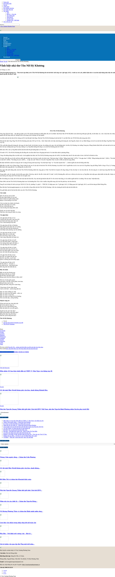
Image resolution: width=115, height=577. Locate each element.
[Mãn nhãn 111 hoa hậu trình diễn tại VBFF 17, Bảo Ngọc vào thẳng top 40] (9, 366)
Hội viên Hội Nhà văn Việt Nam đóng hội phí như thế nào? (22, 348)
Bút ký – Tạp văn (11, 14)
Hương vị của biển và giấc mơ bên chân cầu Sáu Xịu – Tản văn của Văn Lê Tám (25, 434)
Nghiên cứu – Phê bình (13, 20)
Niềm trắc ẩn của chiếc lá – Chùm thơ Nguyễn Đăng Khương (19, 425)
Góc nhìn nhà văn (8, 9)
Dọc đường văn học (8, 8)
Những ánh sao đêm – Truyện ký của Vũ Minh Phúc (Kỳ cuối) (20, 436)
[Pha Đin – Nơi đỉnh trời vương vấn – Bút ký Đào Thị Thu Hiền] (4, 530)
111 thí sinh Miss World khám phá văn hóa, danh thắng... (20, 468)
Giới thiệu (5, 570)
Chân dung (6, 6)
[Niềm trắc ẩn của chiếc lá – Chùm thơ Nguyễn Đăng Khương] (4, 498)
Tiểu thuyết (10, 17)
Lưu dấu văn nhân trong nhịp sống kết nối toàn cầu (17, 433)
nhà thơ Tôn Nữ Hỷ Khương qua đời (13, 322)
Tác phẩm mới (10, 15)
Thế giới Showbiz (5, 367)
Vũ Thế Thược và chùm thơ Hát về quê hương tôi (16, 428)
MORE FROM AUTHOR (21, 352)
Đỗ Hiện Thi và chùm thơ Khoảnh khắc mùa (15, 429)
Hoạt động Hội (7, 3)
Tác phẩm (6, 11)
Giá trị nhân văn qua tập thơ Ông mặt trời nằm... (17, 544)
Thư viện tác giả (7, 21)
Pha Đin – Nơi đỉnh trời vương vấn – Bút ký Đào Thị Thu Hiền (20, 431)
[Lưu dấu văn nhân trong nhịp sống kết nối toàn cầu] (4, 519)
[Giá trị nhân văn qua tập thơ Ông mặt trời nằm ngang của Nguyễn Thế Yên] (4, 540)
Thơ (8, 12)
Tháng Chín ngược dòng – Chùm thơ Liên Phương (16, 422)
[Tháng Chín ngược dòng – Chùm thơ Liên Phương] (4, 454)
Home (1, 61)
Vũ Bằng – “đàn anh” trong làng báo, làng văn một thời (18, 437)
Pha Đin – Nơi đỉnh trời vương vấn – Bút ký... (16, 533)
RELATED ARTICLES (7, 352)
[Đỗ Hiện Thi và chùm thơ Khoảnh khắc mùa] (2, 476)
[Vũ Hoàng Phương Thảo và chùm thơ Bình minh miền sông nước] (4, 508)
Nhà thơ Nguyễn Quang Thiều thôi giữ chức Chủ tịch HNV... (21, 490)
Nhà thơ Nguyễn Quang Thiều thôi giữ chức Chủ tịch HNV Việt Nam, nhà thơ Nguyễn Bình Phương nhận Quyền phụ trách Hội (44, 409)
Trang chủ (6, 2)
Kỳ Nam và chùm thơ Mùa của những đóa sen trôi (16, 423)
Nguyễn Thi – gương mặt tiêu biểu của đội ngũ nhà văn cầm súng (25, 347)
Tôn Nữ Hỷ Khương (8, 324)
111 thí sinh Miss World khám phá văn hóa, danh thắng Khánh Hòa (24, 390)
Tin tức (5, 5)
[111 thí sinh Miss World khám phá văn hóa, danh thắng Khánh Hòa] (9, 385)
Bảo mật (4, 573)
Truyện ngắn (10, 18)
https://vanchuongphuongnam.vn (31, 564)
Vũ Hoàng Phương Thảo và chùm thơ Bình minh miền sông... (21, 511)
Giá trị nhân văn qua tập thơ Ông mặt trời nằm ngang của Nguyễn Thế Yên (23, 426)
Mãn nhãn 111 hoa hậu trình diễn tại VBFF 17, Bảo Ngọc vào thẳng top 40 (26, 371)
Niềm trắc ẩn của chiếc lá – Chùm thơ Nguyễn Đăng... (18, 501)
